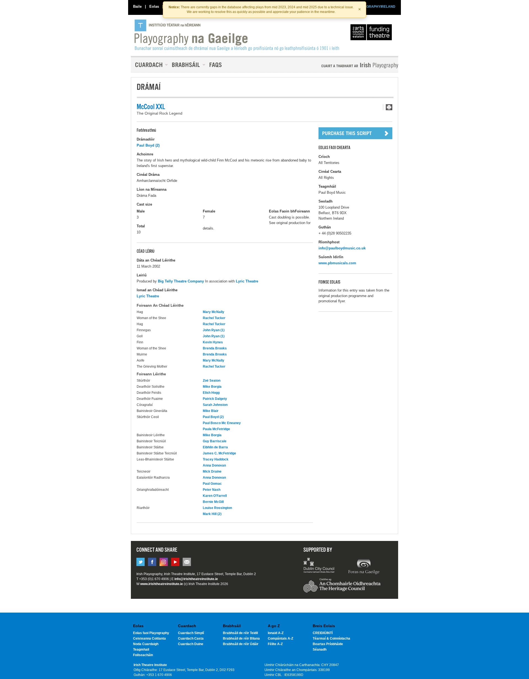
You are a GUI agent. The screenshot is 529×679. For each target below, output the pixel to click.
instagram (164, 562)
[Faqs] (216, 64)
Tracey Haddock (215, 459)
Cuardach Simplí (191, 633)
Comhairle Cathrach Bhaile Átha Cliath (319, 566)
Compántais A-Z (280, 638)
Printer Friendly (387, 107)
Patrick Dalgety (215, 399)
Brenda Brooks (215, 348)
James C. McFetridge (219, 453)
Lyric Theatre (247, 281)
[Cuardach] (149, 64)
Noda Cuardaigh (145, 644)
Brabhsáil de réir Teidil (240, 633)
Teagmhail (141, 649)
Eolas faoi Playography (151, 633)
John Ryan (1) (214, 330)
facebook (152, 562)
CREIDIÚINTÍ (323, 633)
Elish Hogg (211, 393)
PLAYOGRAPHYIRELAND (375, 7)
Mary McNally (213, 312)
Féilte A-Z (275, 644)
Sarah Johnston (215, 405)
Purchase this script (355, 133)
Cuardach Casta (191, 638)
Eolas (154, 6)
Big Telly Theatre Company (181, 281)
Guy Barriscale (214, 441)
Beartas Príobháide (328, 644)
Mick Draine (212, 471)
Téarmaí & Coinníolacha (331, 638)
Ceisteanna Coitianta (149, 638)
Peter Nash (211, 490)
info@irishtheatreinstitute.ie (196, 579)
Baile (137, 6)
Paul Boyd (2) (148, 145)
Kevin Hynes (213, 342)
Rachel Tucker (214, 318)
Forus (363, 566)
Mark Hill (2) (212, 514)
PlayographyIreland (237, 35)
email (187, 562)
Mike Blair (210, 411)
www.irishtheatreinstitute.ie (161, 584)
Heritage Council (341, 588)
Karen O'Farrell (215, 496)
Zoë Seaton (211, 380)
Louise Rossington (217, 508)
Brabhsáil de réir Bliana (241, 638)
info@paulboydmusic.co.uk (342, 248)
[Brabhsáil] (186, 64)
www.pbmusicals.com (337, 263)
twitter (140, 562)
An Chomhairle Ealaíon (372, 33)
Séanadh (319, 649)
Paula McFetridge (216, 429)
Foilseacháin (143, 655)
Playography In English (350, 65)
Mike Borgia (212, 387)
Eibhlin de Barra (215, 447)
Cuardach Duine (190, 644)
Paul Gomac (212, 484)
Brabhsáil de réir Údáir (240, 644)
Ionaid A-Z (276, 633)
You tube (175, 562)
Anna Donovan (214, 465)
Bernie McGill (213, 502)
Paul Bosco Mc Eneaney (222, 423)
